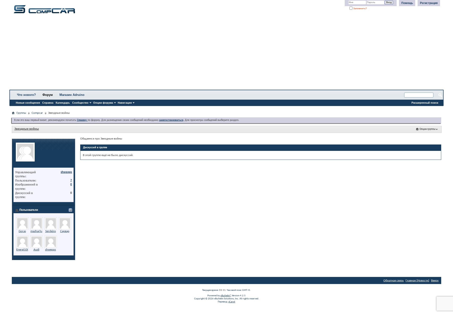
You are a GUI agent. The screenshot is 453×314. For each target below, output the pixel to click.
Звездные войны (26, 129)
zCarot (231, 302)
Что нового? (26, 95)
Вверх (435, 280)
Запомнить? (359, 8)
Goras (22, 231)
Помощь (407, 3)
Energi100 (22, 249)
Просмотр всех (57, 210)
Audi (36, 249)
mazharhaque (38, 231)
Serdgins (50, 231)
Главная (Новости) (417, 280)
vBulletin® (225, 295)
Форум (47, 95)
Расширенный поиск (424, 102)
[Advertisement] (147, 53)
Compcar (37, 113)
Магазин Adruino (71, 95)
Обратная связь (393, 280)
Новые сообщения (28, 102)
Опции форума (103, 102)
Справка (47, 102)
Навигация (125, 102)
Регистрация (429, 3)
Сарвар (64, 231)
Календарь (63, 102)
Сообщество (80, 102)
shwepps (66, 172)
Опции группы (427, 129)
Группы (21, 113)
